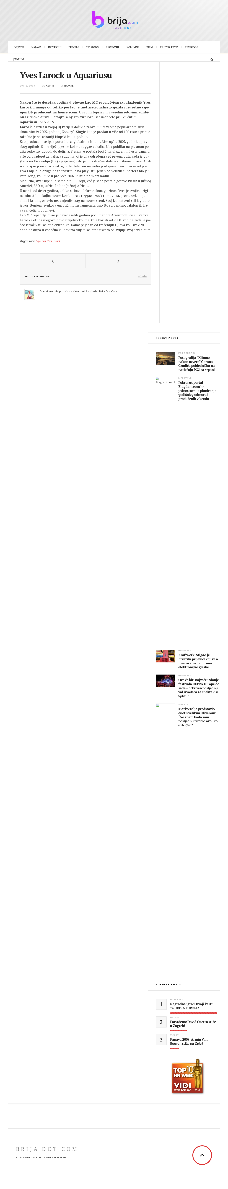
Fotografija (187, 353)
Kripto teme (169, 47)
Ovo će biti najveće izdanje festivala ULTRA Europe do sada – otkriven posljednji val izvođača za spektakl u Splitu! (198, 688)
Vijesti (19, 47)
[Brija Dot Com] (114, 20)
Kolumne (133, 47)
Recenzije (113, 47)
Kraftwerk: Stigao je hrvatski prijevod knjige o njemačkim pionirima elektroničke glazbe (198, 661)
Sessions (92, 47)
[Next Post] (118, 261)
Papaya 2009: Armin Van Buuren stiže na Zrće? (188, 1041)
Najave (36, 47)
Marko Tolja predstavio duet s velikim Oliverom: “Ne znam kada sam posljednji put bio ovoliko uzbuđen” (197, 717)
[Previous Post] (53, 261)
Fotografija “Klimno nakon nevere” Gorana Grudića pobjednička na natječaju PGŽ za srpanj (196, 364)
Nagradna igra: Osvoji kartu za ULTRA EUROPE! (191, 1006)
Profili (74, 47)
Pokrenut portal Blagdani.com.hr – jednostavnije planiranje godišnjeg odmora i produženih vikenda (197, 391)
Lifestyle (191, 47)
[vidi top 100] (188, 1077)
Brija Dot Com (47, 1148)
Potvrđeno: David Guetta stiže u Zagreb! (193, 1024)
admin (50, 86)
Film (149, 47)
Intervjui (54, 47)
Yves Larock (53, 241)
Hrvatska (184, 650)
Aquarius (41, 241)
